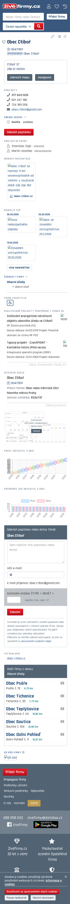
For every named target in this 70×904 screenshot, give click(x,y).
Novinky (9, 796)
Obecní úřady (16, 282)
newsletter (19, 267)
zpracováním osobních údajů (36, 641)
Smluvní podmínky (16, 791)
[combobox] (23, 16)
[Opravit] (53, 36)
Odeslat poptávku (19, 132)
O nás (7, 803)
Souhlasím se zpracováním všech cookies (32, 892)
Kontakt (19, 803)
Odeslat (15, 612)
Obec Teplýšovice (22, 709)
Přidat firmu (57, 16)
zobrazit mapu (19, 77)
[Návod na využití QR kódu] (24, 752)
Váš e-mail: (14, 568)
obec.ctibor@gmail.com (27, 109)
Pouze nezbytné (16, 898)
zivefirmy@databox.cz (44, 817)
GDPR (34, 803)
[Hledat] (38, 26)
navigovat (44, 77)
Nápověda (37, 791)
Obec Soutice (18, 722)
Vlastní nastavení (43, 898)
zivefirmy (20, 824)
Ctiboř (11, 64)
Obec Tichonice (20, 696)
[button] (49, 6)
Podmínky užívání (15, 785)
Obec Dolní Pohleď (23, 734)
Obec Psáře (16, 683)
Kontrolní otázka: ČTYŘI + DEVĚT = (31, 593)
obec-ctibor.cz (16, 658)
